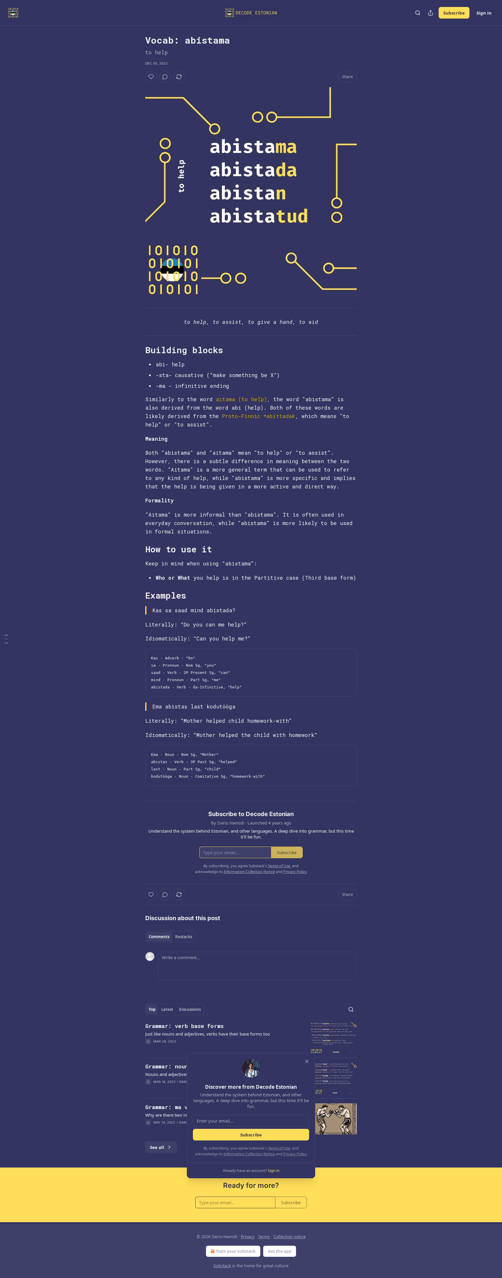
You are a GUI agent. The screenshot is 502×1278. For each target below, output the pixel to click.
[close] (306, 1061)
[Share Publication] (430, 13)
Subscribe (454, 13)
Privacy (247, 1236)
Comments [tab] (159, 936)
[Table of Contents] (6, 639)
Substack (222, 1265)
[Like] (151, 77)
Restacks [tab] (183, 936)
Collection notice (289, 1236)
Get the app (279, 1251)
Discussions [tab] (190, 1009)
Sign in (484, 13)
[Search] (418, 13)
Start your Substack (236, 1251)
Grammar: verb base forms (184, 1025)
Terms (264, 1236)
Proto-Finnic (241, 416)
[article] (251, 1038)
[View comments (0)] (165, 77)
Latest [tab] (167, 1009)
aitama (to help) (241, 399)
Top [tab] (152, 1009)
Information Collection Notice (249, 1153)
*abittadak (279, 416)
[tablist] (170, 937)
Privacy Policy (294, 1153)
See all (157, 1147)
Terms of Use (279, 1148)
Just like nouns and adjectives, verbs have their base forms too (207, 1034)
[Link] (137, 350)
